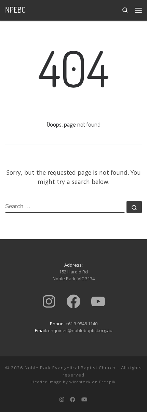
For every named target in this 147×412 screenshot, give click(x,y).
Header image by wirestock (61, 381)
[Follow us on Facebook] (73, 399)
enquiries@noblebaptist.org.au (80, 330)
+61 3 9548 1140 (81, 324)
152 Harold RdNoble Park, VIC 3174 (74, 275)
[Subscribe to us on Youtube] (84, 399)
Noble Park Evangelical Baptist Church (70, 368)
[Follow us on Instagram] (61, 399)
